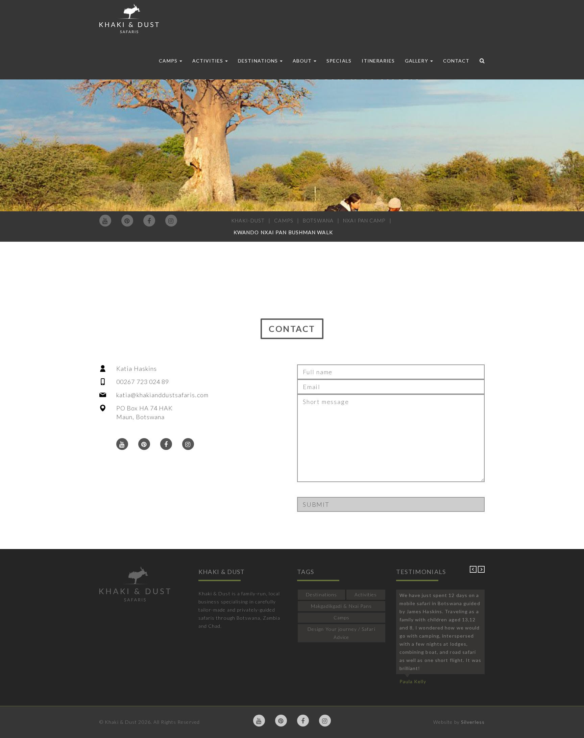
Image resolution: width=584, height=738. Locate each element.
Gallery (417, 61)
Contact (456, 61)
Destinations (258, 61)
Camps (168, 61)
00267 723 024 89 (142, 381)
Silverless (473, 722)
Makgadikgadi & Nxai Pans (341, 606)
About (303, 61)
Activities (208, 61)
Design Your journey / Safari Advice (341, 633)
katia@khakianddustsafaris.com (162, 395)
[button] (474, 571)
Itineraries (378, 61)
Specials (338, 61)
